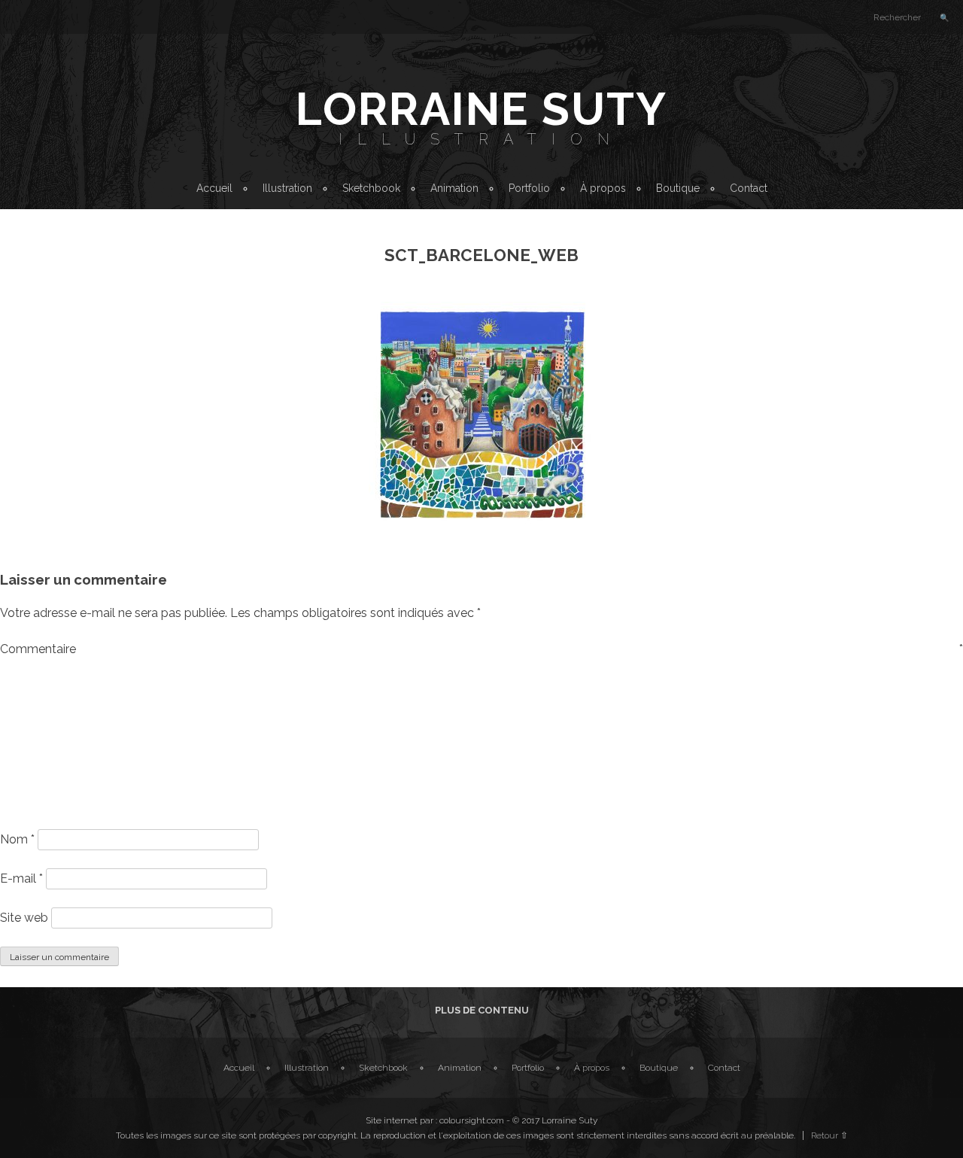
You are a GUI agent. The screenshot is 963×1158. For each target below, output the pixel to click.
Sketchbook (371, 188)
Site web (24, 917)
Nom (17, 839)
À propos (603, 188)
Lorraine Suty (481, 109)
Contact (748, 188)
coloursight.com (471, 1120)
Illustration (481, 139)
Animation (454, 188)
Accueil (214, 188)
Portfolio (529, 188)
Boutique (678, 188)
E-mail (21, 878)
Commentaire (481, 649)
